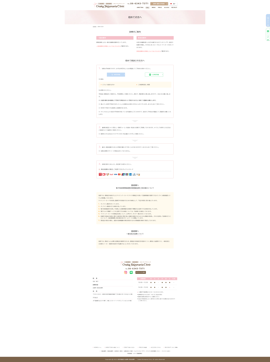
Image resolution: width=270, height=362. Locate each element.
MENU (154, 7)
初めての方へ (147, 7)
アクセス (166, 7)
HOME (94, 26)
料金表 (160, 7)
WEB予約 (117, 74)
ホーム (99, 347)
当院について (140, 7)
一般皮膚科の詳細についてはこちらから (108, 46)
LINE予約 (155, 74)
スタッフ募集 (174, 7)
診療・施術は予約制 (159, 3)
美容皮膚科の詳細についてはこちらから (149, 51)
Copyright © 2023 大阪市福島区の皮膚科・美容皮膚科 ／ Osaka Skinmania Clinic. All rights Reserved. (135, 359)
